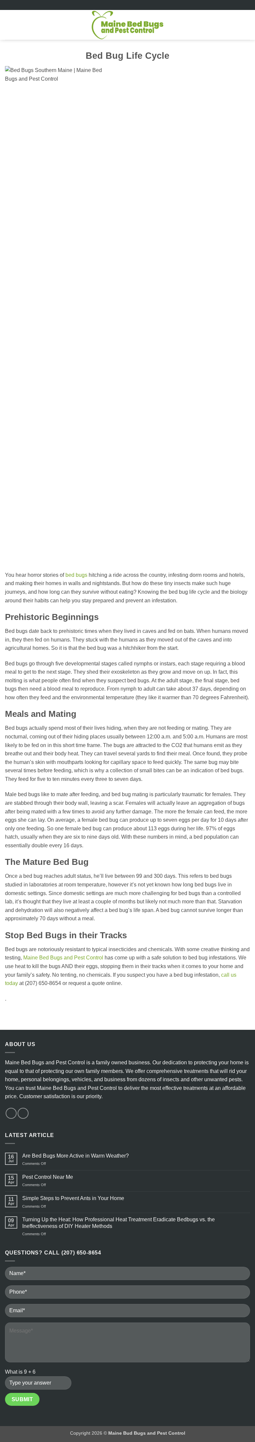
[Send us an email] (23, 1113)
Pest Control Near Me (47, 1177)
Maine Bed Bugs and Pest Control (63, 957)
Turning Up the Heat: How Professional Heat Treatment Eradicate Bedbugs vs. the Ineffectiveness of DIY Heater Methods (118, 1223)
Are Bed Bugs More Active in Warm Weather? (75, 1156)
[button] (9, 25)
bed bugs (76, 575)
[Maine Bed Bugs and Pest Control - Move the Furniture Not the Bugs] (127, 25)
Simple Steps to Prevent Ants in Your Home (73, 1198)
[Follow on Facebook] (11, 1113)
